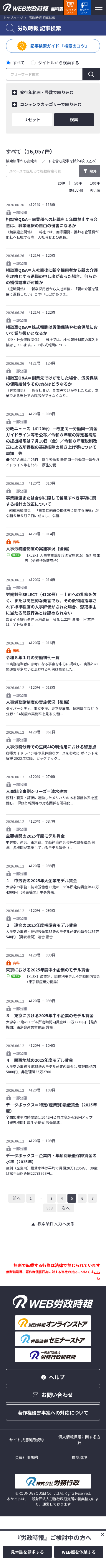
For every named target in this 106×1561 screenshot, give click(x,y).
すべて (19, 62)
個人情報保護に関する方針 (79, 1439)
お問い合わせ (57, 1394)
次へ (66, 1208)
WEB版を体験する (79, 1552)
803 (50, 1207)
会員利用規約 (26, 1457)
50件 (78, 182)
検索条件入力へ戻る (55, 1223)
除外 (93, 170)
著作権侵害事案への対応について (53, 1412)
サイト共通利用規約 (26, 1439)
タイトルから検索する (58, 62)
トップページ (13, 17)
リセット (32, 119)
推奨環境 (79, 1457)
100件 (95, 182)
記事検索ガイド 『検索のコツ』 (59, 46)
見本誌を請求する (27, 1552)
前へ (16, 1198)
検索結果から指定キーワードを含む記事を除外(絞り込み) (51, 160)
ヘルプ (57, 1377)
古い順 (95, 190)
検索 (74, 119)
